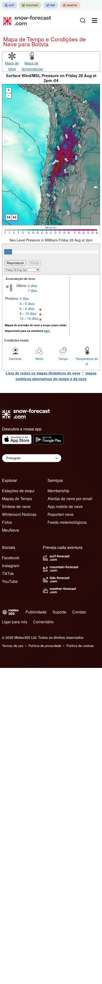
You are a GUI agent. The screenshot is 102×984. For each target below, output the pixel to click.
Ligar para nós (14, 622)
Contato (79, 612)
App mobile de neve (65, 506)
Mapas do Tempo (17, 498)
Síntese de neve (16, 506)
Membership (58, 490)
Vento (39, 358)
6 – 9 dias (27, 308)
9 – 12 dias (28, 313)
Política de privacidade (44, 645)
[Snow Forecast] (25, 20)
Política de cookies (80, 645)
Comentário (43, 622)
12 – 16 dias (29, 318)
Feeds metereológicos (67, 522)
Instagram (10, 565)
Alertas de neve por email (70, 498)
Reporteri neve (61, 514)
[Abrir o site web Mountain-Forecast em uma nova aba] (30, 5)
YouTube (10, 581)
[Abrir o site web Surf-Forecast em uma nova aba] (9, 5)
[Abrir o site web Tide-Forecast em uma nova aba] (50, 5)
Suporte (59, 612)
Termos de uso (12, 645)
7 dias (32, 290)
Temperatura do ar (87, 361)
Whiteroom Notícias (19, 514)
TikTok (8, 573)
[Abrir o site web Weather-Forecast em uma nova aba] (70, 5)
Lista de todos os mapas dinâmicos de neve (43, 373)
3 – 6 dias (27, 303)
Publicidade (36, 612)
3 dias (32, 285)
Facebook (10, 557)
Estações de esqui (18, 490)
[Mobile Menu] (94, 20)
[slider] (8, 251)
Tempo (63, 358)
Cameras (15, 358)
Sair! (47, 331)
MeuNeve (10, 530)
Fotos (7, 522)
